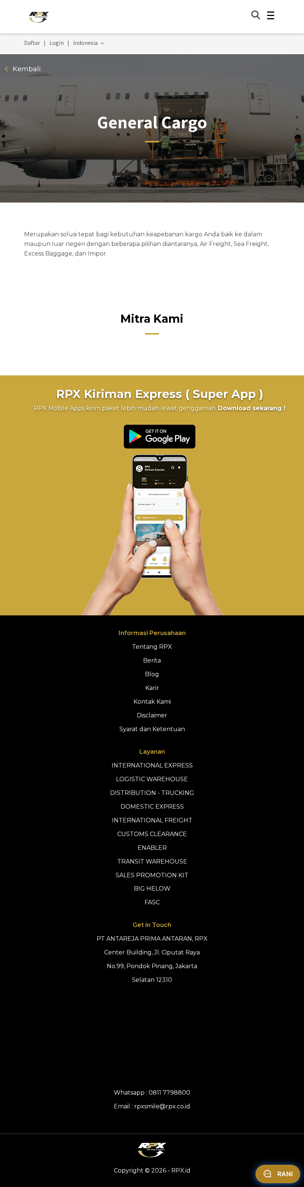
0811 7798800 (169, 1092)
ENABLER (152, 847)
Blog (152, 674)
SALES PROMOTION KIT (152, 875)
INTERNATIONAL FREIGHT (152, 820)
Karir (152, 687)
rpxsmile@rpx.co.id (162, 1106)
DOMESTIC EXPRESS (152, 806)
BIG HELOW (152, 888)
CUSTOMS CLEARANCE (152, 834)
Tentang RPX (152, 646)
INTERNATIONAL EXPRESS (152, 765)
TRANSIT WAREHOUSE (152, 861)
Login (56, 43)
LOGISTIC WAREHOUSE (152, 779)
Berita (152, 660)
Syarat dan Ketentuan (152, 729)
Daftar (32, 43)
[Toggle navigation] (270, 16)
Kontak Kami (152, 701)
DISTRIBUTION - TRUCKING (152, 792)
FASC (152, 902)
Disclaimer (152, 715)
